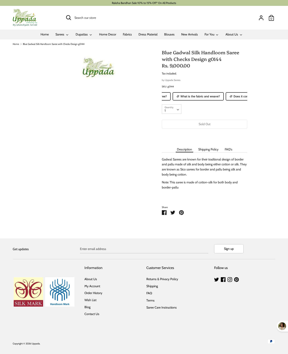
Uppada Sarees (172, 80)
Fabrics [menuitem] (127, 34)
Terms (150, 300)
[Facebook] (223, 279)
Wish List (90, 300)
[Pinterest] (236, 279)
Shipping (152, 286)
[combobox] (171, 109)
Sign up (229, 249)
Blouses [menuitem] (169, 34)
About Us (232, 34)
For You (210, 34)
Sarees (60, 34)
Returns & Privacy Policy (162, 279)
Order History (93, 293)
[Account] (261, 16)
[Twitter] (216, 279)
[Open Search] (68, 18)
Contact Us (91, 314)
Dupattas (82, 34)
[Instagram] (229, 279)
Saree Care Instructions (161, 307)
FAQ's (228, 149)
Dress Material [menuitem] (148, 34)
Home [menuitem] (45, 34)
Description (184, 149)
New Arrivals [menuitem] (189, 34)
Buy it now (204, 136)
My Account (92, 286)
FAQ (149, 293)
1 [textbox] (165, 110)
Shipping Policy (208, 149)
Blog (87, 307)
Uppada (36, 343)
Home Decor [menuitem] (107, 34)
